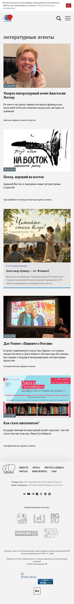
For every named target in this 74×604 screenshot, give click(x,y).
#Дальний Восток (12, 199)
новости (23, 467)
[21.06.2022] (37, 45)
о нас (54, 471)
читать (36, 467)
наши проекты (39, 471)
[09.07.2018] (37, 130)
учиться (23, 471)
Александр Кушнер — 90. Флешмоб (27, 271)
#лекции (7, 445)
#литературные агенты (15, 120)
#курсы (24, 199)
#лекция (7, 366)
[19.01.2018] (37, 297)
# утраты (31, 120)
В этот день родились (16, 265)
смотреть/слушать (54, 467)
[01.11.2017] (37, 376)
